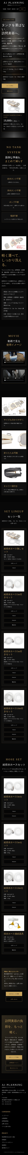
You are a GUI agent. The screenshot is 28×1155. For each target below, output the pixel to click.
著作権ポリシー (5, 1147)
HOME (4, 9)
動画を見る (10, 91)
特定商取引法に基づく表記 (8, 1137)
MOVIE (14, 9)
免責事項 (4, 1145)
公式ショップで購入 (14, 1057)
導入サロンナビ (14, 1068)
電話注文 (14, 625)
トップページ (5, 1115)
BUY (22, 9)
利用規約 (4, 1139)
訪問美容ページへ (14, 1062)
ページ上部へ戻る (6, 1126)
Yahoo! (14, 567)
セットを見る (10, 85)
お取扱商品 (4, 1118)
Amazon (14, 620)
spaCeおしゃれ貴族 (14, 993)
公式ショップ (14, 563)
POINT (9, 9)
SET (18, 9)
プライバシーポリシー (7, 1142)
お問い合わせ (14, 999)
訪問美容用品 (5, 1121)
